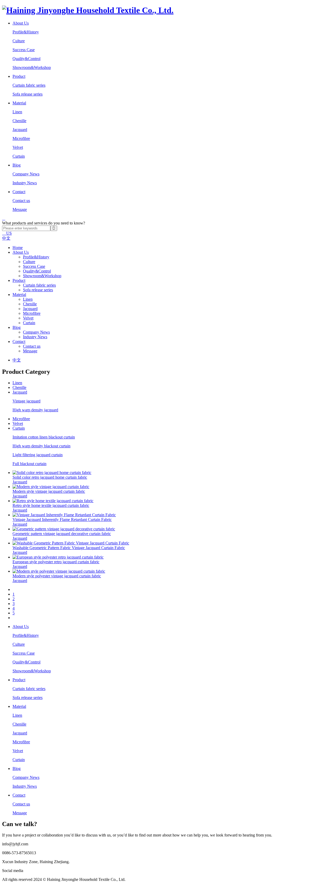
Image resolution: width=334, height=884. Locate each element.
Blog (17, 327)
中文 (6, 238)
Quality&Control (26, 58)
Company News (26, 174)
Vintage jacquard (26, 401)
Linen (17, 112)
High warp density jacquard (35, 410)
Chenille (19, 120)
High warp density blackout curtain (41, 446)
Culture (19, 41)
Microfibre (21, 138)
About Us (21, 252)
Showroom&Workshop (32, 67)
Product (19, 280)
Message (20, 209)
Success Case (24, 50)
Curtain (19, 156)
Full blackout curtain (29, 463)
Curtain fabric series (29, 85)
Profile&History (26, 32)
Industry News (25, 183)
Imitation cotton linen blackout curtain (44, 437)
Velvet (18, 147)
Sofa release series (28, 94)
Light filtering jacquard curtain (38, 455)
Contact (19, 341)
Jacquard (20, 129)
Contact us (21, 200)
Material (19, 294)
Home (18, 247)
